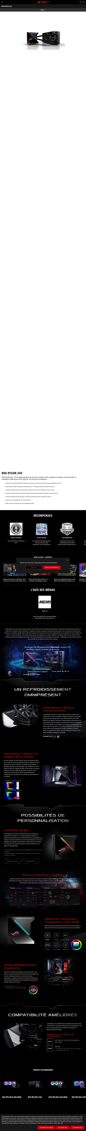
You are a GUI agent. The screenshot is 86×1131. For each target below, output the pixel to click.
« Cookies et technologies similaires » (72, 1123)
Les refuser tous (62, 1127)
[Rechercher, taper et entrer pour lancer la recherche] (80, 2)
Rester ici (33, 567)
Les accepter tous (77, 1127)
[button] (2, 2)
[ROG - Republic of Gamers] (43, 2)
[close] (68, 560)
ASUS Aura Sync (18, 986)
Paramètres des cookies (46, 1127)
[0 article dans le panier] (84, 2)
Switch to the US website (52, 567)
